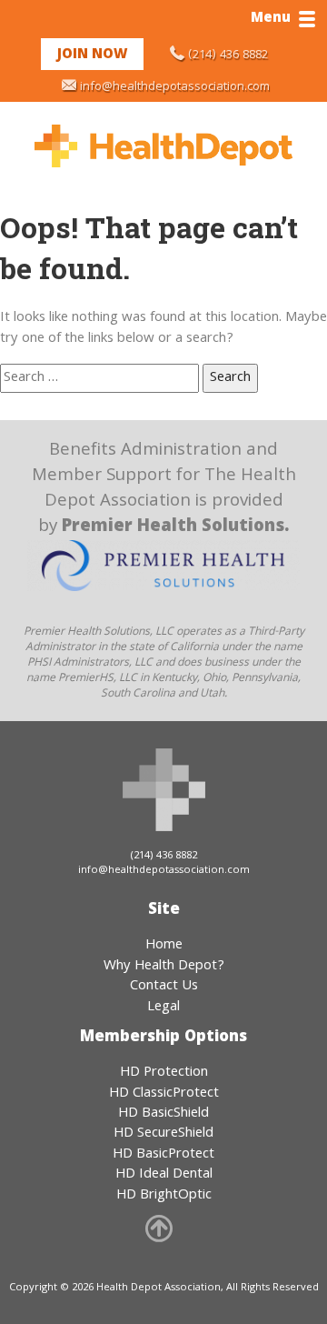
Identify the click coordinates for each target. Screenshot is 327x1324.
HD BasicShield (163, 1114)
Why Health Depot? (164, 966)
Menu (271, 19)
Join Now (92, 55)
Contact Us (164, 986)
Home (164, 946)
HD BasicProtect (163, 1155)
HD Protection (164, 1073)
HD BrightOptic (164, 1196)
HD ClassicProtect (164, 1094)
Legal (163, 1007)
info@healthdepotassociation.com (175, 87)
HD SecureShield (163, 1134)
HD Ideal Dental (164, 1175)
